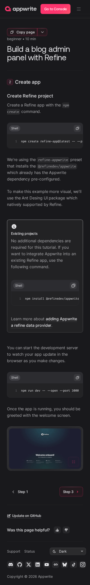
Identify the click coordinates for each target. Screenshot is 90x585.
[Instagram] (82, 564)
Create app (27, 82)
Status (29, 551)
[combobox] (68, 551)
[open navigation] (78, 9)
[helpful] (57, 529)
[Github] (19, 564)
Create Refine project (30, 95)
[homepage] (20, 9)
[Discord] (10, 564)
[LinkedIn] (37, 564)
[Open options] (42, 32)
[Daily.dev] (55, 564)
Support (13, 551)
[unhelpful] (66, 529)
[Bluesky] (64, 564)
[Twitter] (28, 564)
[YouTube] (46, 564)
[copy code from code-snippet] (77, 128)
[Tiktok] (73, 564)
